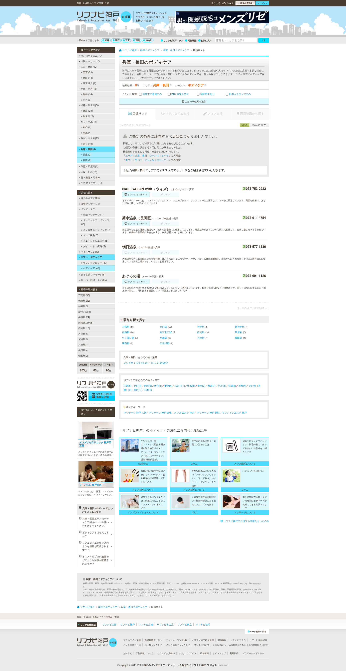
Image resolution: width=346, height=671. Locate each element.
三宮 (127, 40)
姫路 (107, 40)
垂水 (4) (87, 132)
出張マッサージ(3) (91, 61)
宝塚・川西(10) (89, 172)
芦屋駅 (238, 332)
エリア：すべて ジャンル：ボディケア (147, 159)
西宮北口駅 (166, 332)
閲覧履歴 (192, 40)
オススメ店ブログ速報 (203, 640)
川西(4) (242, 385)
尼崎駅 (163, 337)
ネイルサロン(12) (90, 251)
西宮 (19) (88, 143)
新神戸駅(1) (84, 311)
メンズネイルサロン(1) (136, 362)
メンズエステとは (132, 644)
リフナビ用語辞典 (258, 640)
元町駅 (163, 326)
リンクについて (201, 644)
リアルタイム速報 (132, 640)
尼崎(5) (148, 385)
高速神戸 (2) (89, 83)
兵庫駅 (200, 337)
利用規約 (234, 653)
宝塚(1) (232, 385)
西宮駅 (200, 332)
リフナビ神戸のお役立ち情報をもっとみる (246, 521)
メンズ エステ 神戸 (184, 412)
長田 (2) (87, 160)
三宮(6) (127, 385)
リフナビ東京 (184, 624)
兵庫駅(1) (83, 344)
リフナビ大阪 (109, 624)
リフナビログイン (187, 653)
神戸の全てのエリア (91, 55)
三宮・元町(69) (89, 66)
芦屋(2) (222, 385)
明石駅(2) (83, 355)
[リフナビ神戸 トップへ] (104, 17)
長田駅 (238, 337)
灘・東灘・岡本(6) (91, 177)
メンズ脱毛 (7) (91, 235)
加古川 (149, 40)
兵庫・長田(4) (88, 149)
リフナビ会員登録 (166, 653)
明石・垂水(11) (89, 121)
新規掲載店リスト (153, 640)
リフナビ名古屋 (165, 624)
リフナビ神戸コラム (173, 40)
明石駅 (125, 343)
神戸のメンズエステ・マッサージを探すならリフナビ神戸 (175, 665)
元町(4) (138, 385)
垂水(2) (201, 385)
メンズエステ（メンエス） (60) (96, 222)
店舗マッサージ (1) (93, 214)
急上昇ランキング (153, 644)
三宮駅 (125, 326)
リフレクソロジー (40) (95, 262)
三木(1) (148, 389)
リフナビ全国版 (88, 624)
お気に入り (206, 40)
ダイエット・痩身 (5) (94, 246)
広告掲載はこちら (237, 644)
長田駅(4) (83, 350)
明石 (117, 40)
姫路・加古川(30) (90, 105)
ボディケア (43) (91, 268)
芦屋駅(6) (83, 333)
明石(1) (191, 385)
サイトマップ (219, 653)
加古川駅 (164, 343)
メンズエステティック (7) (97, 229)
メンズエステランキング (178, 644)
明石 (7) (87, 127)
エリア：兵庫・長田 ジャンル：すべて (147, 155)
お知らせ (127, 653)
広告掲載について (144, 653)
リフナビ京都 (146, 624)
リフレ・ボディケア (91, 257)
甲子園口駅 (128, 337)
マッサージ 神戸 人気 (135, 412)
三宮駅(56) (84, 295)
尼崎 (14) (88, 94)
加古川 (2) (88, 116)
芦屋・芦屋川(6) (89, 166)
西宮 (138, 40)
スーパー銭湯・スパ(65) (94, 280)
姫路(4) (168, 385)
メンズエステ (88, 209)
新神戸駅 (239, 326)
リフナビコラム (238, 640)
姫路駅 (125, 332)
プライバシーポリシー (253, 653)
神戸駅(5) (83, 306)
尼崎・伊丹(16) (89, 88)
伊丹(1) (158, 385)
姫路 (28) (88, 110)
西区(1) (138, 389)
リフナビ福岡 (203, 624)
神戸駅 (200, 326)
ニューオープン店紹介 (177, 640)
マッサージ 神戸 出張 (160, 412)
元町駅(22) (84, 300)
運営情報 (204, 653)
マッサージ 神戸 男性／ (209, 412)
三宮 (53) (88, 72)
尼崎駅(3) (83, 339)
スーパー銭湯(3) (159, 362)
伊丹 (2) (87, 99)
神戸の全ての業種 (90, 198)
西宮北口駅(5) (85, 322)
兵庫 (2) (87, 154)
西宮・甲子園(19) (90, 138)
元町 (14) (88, 77)
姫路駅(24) (84, 317)
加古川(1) (180, 385)
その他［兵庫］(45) (91, 182)
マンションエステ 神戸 (234, 412)
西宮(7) (211, 385)
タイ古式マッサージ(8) (93, 274)
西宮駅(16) (84, 328)
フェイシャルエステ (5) (95, 240)
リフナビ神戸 (127, 624)
